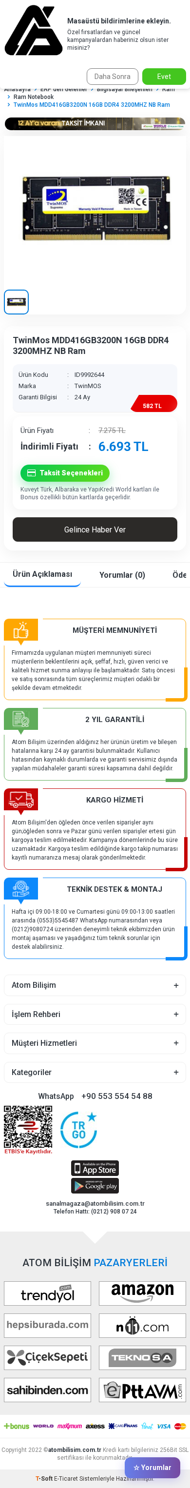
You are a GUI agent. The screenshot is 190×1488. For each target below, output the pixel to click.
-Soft (45, 1478)
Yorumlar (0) (122, 575)
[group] (95, 209)
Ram (168, 89)
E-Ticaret (66, 1478)
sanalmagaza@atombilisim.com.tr (95, 1203)
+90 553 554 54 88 (116, 1096)
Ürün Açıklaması (42, 574)
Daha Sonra (113, 76)
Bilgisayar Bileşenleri (124, 89)
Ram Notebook (34, 97)
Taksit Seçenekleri (71, 473)
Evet (164, 76)
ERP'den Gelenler (63, 89)
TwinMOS (88, 386)
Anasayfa (17, 89)
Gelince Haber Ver (95, 529)
